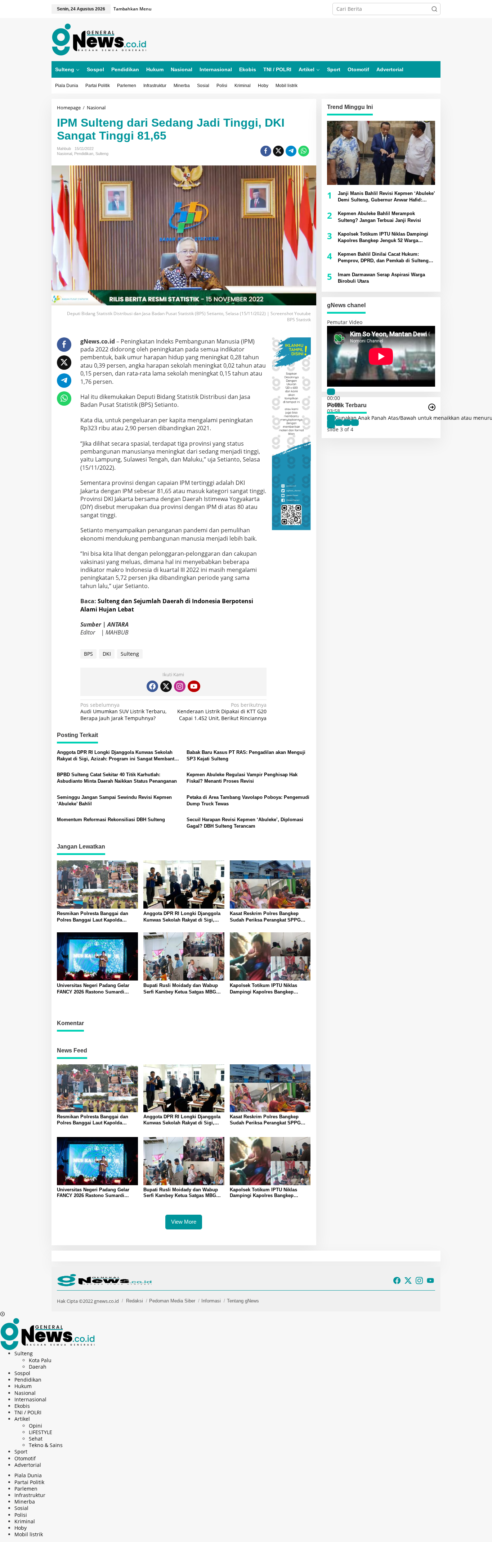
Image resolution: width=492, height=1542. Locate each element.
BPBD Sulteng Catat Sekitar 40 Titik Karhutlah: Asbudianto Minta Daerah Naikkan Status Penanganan (117, 778)
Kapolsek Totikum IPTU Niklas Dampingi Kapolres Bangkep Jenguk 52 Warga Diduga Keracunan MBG (270, 989)
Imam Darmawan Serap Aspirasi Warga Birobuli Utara (381, 278)
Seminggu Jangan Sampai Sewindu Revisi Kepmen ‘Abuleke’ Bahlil (114, 800)
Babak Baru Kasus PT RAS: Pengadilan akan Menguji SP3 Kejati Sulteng (246, 755)
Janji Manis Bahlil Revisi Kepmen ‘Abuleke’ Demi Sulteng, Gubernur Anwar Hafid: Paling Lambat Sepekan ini (386, 197)
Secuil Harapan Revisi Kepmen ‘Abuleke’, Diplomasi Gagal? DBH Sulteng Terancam (245, 823)
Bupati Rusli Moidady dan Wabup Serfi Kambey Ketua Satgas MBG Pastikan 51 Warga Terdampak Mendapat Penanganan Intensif (180, 989)
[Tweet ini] (278, 151)
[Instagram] (179, 686)
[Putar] (331, 391)
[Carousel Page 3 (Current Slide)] (347, 423)
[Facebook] (152, 686)
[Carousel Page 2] (339, 423)
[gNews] (99, 39)
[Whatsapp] (303, 151)
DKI (107, 653)
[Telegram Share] (291, 151)
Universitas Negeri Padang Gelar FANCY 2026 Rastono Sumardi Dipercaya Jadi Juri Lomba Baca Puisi (93, 989)
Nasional (64, 153)
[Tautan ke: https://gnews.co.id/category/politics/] (432, 407)
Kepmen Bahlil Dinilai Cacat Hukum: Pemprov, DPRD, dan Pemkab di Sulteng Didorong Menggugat (383, 257)
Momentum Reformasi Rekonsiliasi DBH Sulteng (111, 819)
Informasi (211, 1301)
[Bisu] (331, 418)
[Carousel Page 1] (331, 423)
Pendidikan (83, 153)
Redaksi (134, 1301)
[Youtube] (194, 686)
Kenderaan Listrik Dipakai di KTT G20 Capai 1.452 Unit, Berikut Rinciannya (222, 711)
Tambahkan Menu (132, 9)
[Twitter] (166, 686)
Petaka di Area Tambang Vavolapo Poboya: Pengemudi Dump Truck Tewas (248, 800)
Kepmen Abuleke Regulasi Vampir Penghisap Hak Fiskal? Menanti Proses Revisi (242, 778)
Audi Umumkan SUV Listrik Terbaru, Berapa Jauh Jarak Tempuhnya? (123, 711)
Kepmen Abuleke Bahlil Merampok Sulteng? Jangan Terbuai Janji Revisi (379, 217)
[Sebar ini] (265, 151)
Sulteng (101, 153)
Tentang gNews (243, 1301)
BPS (88, 653)
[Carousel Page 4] (355, 423)
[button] (434, 9)
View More (183, 1222)
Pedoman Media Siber (172, 1301)
